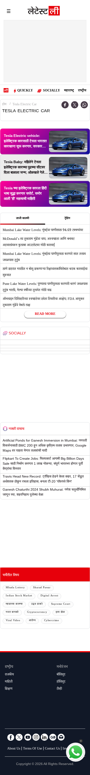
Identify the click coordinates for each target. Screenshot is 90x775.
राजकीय (9, 675)
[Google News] (52, 737)
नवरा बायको (12, 612)
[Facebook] (10, 737)
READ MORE (45, 314)
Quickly (25, 91)
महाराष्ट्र (69, 91)
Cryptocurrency (37, 612)
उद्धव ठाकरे (37, 604)
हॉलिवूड (61, 682)
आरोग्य (32, 621)
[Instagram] (36, 737)
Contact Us (52, 749)
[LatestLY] (44, 12)
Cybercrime (51, 621)
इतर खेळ (60, 612)
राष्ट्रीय (82, 91)
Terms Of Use (32, 749)
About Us (13, 749)
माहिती (8, 682)
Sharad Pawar (42, 588)
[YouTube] (27, 737)
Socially (51, 91)
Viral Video (13, 621)
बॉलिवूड (61, 675)
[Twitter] (74, 104)
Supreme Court (60, 604)
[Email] (61, 737)
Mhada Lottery (15, 588)
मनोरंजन (62, 667)
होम (4, 104)
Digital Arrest (49, 596)
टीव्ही (59, 689)
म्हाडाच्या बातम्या (14, 604)
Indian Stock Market (19, 596)
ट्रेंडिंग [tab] (67, 218)
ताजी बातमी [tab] (22, 218)
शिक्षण (8, 689)
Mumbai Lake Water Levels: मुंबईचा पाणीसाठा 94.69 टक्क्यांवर (43, 230)
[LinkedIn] (44, 737)
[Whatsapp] (84, 104)
